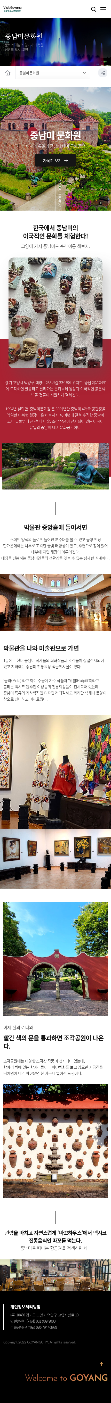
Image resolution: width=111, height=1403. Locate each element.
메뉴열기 (103, 9)
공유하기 (102, 72)
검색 (93, 9)
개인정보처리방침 (25, 1306)
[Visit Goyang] (20, 9)
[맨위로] (101, 1365)
